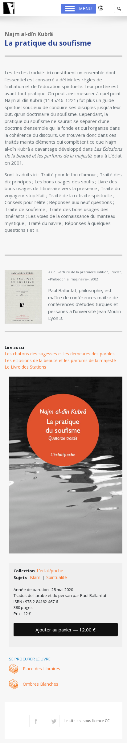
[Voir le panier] (100, 8)
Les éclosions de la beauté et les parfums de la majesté (60, 360)
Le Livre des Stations (25, 367)
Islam (35, 577)
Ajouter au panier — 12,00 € (65, 630)
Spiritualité (56, 577)
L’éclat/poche (50, 571)
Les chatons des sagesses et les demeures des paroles (60, 354)
